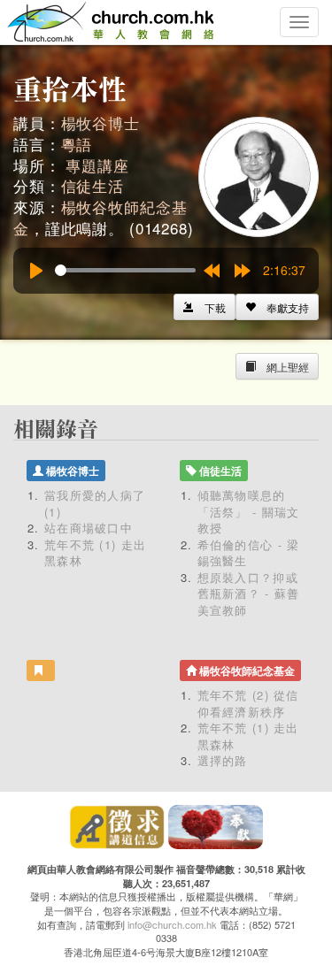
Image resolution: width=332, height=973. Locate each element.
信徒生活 (92, 185)
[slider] (125, 270)
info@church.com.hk (172, 924)
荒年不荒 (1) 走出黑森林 (95, 553)
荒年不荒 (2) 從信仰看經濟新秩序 (248, 703)
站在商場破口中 (88, 527)
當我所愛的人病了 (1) (94, 503)
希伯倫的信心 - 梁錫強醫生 (248, 553)
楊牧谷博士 (100, 122)
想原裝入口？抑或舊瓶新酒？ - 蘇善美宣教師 (248, 593)
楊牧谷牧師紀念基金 (100, 217)
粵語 (77, 144)
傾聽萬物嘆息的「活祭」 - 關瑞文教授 (248, 511)
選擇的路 (222, 760)
